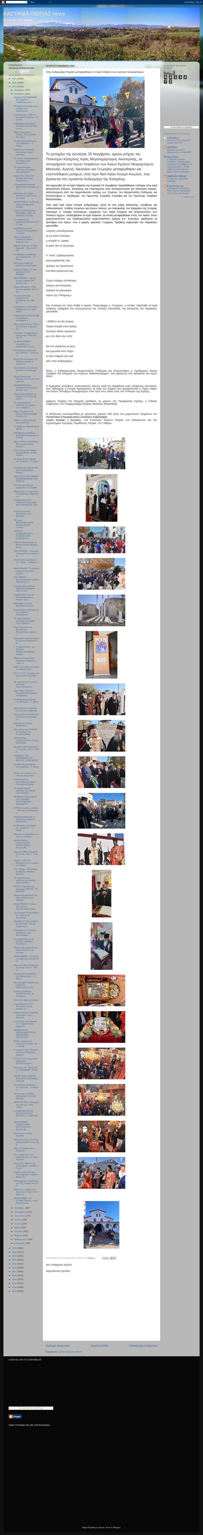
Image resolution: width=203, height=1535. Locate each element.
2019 (14, 1264)
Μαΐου (17, 1227)
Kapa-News (172, 157)
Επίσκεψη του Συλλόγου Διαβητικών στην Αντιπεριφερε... (25, 932)
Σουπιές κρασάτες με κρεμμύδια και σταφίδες (26, 486)
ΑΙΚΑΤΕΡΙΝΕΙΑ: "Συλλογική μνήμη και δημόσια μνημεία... (26, 204)
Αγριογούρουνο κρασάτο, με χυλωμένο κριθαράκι (25, 709)
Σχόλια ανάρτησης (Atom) (70, 1352)
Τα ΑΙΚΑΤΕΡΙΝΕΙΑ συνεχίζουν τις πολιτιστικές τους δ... (25, 343)
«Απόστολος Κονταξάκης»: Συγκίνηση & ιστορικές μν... (26, 716)
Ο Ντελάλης (173, 138)
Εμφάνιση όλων (189, 197)
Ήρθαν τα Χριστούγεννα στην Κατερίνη (25, 421)
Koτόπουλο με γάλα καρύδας (23, 1134)
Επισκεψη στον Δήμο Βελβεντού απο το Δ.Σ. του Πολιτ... (25, 195)
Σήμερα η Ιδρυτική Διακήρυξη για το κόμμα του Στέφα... (26, 862)
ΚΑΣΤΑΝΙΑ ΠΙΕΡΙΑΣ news (34, 14)
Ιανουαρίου (19, 1243)
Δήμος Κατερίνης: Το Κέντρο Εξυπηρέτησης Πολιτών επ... (25, 413)
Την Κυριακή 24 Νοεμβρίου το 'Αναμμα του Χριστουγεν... (26, 915)
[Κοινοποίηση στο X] (109, 1258)
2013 (14, 1287)
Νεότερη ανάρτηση (58, 1345)
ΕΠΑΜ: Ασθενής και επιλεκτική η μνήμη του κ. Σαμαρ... (25, 1043)
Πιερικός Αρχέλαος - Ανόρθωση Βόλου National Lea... (23, 239)
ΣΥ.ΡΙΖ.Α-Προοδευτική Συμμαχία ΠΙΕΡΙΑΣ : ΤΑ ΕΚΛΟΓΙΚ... (25, 888)
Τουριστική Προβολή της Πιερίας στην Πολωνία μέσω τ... (25, 396)
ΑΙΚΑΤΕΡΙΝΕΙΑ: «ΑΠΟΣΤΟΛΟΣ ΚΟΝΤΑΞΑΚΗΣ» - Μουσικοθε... (23, 844)
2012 (14, 1291)
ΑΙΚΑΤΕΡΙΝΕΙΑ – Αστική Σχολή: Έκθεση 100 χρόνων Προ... (25, 280)
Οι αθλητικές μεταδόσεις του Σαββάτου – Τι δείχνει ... (25, 143)
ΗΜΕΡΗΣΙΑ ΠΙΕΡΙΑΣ (176, 176)
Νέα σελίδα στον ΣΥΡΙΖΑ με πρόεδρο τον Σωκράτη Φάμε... (25, 731)
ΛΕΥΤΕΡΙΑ (172, 147)
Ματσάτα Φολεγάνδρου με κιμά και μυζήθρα (26, 835)
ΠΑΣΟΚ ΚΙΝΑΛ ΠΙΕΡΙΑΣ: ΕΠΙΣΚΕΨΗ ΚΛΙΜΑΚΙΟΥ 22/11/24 (26, 1078)
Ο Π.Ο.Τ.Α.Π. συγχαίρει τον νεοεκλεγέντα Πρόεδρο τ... (26, 675)
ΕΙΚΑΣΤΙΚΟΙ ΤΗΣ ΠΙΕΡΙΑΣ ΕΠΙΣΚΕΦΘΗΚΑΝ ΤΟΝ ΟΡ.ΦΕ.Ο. (26, 478)
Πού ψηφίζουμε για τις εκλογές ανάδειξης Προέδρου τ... (24, 941)
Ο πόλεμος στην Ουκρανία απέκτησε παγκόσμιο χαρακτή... (26, 1052)
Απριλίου (18, 1231)
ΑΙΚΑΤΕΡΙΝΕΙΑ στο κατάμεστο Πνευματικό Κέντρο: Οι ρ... (25, 387)
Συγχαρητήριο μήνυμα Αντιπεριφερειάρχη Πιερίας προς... (24, 597)
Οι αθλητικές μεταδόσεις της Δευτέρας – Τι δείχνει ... (26, 701)
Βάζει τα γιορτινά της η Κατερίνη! (24, 1149)
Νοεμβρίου (19, 94)
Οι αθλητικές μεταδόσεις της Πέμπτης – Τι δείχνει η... (26, 352)
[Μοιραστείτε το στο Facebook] (111, 1258)
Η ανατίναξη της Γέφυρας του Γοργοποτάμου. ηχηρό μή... (25, 1023)
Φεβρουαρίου (20, 1239)
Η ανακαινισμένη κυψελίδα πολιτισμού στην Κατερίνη (26, 1014)
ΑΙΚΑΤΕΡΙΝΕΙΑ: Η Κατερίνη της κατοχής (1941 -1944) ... (26, 1104)
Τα (171, 127)
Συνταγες (22, 1408)
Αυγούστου (19, 1216)
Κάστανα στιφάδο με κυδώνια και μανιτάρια (25, 264)
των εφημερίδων (187, 127)
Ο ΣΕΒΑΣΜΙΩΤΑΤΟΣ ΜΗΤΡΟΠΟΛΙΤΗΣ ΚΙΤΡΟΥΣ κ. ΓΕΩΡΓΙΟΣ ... (26, 1114)
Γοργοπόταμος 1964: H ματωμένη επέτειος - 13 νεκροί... (26, 117)
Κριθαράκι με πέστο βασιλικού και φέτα (23, 604)
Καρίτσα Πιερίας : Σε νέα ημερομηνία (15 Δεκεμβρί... (25, 271)
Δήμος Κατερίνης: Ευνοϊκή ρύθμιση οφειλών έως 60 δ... (26, 1141)
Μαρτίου (18, 1235)
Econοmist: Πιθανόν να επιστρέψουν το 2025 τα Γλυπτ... (26, 1165)
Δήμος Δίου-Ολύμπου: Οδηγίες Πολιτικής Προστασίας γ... (24, 178)
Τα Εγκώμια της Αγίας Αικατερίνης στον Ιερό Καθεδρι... (25, 1096)
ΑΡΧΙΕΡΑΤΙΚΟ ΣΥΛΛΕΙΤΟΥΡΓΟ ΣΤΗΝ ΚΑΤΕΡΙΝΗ (26, 740)
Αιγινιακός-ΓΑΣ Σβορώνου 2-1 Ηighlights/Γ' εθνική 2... (26, 1069)
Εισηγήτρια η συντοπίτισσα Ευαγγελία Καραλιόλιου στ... (26, 640)
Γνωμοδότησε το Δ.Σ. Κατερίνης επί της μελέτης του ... (24, 1006)
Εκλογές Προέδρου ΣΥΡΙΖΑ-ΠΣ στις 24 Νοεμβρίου (24, 993)
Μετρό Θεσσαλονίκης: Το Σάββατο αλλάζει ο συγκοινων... (25, 361)
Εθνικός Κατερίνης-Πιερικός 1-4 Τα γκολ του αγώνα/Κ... (26, 378)
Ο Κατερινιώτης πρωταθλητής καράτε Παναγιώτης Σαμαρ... (25, 781)
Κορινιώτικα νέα (175, 186)
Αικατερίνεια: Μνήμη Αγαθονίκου (23, 724)
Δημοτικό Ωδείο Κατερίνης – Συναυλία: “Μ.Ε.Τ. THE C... (26, 749)
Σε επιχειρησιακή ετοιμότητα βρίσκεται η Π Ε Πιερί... (26, 221)
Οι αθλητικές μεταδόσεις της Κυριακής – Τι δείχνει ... (26, 766)
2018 (14, 1268)
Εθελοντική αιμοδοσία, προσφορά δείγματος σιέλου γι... (25, 660)
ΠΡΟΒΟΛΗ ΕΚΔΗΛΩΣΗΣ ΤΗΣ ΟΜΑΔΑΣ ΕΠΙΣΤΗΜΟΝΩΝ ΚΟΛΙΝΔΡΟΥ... (25, 800)
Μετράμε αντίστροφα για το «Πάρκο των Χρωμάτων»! (26, 108)
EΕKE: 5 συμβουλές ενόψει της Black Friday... (26, 668)
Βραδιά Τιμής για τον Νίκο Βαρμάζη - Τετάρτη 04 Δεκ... (26, 248)
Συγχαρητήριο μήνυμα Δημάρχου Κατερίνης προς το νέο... (24, 588)
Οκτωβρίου (19, 1208)
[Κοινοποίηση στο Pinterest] (114, 1258)
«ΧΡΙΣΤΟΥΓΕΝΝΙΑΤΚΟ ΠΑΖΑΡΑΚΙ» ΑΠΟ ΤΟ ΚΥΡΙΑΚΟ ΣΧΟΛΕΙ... (25, 213)
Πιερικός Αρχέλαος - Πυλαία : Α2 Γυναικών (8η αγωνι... (25, 134)
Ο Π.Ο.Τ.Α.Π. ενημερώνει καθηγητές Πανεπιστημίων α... (25, 1061)
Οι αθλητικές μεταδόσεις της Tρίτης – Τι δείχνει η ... (26, 562)
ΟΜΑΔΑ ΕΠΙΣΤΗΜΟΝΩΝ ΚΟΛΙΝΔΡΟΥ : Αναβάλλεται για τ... (25, 99)
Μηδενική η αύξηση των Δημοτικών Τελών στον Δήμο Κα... (25, 1191)
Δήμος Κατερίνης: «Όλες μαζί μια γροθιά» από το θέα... (26, 289)
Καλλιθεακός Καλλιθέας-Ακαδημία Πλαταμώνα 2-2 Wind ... (26, 435)
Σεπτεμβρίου (20, 1212)
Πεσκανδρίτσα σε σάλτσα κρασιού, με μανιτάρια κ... (25, 370)
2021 (14, 1256)
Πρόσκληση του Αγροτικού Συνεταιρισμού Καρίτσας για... (26, 493)
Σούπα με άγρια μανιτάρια (26, 1000)
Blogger (116, 1527)
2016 (14, 1275)
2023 (14, 1248)
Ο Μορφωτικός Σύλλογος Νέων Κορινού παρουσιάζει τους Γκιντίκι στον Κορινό (179, 190)
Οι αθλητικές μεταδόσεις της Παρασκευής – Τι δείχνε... (25, 256)
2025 (14, 83)
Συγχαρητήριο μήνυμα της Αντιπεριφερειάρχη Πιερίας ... (26, 470)
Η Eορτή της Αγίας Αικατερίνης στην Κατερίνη (23, 513)
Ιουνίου (18, 1224)
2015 (14, 1279)
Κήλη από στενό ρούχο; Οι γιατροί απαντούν (178, 141)
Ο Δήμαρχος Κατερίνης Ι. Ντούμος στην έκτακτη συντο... (25, 125)
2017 (14, 1271)
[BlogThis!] (106, 1258)
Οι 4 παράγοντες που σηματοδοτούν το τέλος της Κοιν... (26, 1157)
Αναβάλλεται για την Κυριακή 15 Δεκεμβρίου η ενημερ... (25, 230)
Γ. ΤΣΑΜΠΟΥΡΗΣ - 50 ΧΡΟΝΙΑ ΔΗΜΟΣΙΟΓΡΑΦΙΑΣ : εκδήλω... (25, 651)
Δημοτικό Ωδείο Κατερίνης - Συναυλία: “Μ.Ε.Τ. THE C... (26, 854)
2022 (14, 1252)
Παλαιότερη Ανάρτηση (143, 1345)
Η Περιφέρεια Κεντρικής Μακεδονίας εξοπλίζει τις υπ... (26, 186)
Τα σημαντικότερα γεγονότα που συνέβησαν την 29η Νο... (24, 299)
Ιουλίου (18, 1220)
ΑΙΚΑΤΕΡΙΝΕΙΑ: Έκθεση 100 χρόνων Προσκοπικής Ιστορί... (25, 906)
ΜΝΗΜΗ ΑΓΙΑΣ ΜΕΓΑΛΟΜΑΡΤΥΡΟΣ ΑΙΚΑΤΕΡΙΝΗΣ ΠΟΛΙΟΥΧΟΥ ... (25, 1034)
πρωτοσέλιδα (176, 127)
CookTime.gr (38, 1408)
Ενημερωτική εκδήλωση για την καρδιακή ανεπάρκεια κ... (26, 317)
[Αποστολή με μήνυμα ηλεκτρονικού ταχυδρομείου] (103, 1258)
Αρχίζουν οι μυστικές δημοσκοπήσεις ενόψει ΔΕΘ (179, 151)
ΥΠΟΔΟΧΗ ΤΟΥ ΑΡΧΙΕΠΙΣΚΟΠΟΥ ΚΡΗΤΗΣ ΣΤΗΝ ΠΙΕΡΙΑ (26, 758)
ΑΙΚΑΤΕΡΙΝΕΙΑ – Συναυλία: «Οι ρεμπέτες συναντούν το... (26, 553)
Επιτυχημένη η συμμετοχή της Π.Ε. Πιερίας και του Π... (26, 1183)
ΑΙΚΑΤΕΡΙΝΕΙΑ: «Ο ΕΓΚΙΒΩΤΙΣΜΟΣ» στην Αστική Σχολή (25, 1200)
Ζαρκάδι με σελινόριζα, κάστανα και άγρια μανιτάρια (24, 152)
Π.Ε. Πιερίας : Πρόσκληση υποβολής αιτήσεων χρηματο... (26, 871)
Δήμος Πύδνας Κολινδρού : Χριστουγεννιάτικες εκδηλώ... (26, 443)
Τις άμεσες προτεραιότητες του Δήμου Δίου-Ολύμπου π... (26, 160)
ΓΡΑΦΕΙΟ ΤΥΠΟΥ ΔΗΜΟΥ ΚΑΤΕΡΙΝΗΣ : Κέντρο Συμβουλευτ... (26, 923)
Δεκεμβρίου (19, 90)
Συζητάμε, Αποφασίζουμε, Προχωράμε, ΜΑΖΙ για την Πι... (26, 335)
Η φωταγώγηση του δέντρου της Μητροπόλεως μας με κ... (25, 631)
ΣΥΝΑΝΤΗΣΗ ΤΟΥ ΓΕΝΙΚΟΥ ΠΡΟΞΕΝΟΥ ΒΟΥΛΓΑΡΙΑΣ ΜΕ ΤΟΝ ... (25, 504)
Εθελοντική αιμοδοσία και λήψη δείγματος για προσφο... (25, 897)
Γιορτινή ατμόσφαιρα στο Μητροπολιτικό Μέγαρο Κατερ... (26, 544)
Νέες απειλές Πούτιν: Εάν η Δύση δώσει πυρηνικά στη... (26, 326)
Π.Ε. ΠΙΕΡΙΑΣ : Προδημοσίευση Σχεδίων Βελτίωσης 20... (26, 579)
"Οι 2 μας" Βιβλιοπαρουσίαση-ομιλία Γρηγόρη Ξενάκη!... (24, 524)
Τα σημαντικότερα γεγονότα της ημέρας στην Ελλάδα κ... (24, 169)
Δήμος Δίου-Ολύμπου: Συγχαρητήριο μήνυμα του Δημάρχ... (25, 693)
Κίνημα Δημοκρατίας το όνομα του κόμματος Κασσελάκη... (24, 819)
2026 (14, 79)
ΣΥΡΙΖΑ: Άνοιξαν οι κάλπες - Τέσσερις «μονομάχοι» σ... (26, 810)
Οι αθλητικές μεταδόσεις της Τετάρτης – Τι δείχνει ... (26, 461)
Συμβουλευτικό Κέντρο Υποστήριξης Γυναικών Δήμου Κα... (25, 1174)
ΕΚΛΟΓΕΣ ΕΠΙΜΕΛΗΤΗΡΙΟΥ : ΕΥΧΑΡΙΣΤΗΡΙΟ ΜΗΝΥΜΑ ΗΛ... (24, 535)
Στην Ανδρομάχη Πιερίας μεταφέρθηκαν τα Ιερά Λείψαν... (25, 452)
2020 (14, 1260)
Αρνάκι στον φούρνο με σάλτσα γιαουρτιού (24, 774)
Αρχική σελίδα (99, 1345)
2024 (14, 86)
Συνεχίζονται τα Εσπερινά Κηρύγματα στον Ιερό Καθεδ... (25, 309)
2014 (14, 1283)
